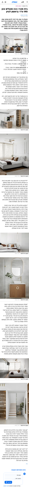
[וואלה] (14, 2)
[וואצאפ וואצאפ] (5, 2)
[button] (22, 2)
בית (27, 463)
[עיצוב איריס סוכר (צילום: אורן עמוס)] (14, 44)
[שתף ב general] (2, 2)
